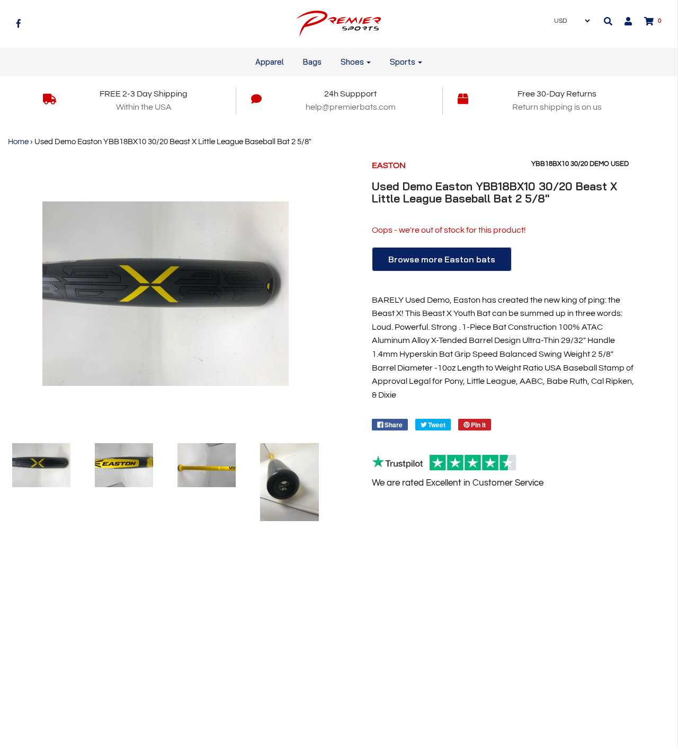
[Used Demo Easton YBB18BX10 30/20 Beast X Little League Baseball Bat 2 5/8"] (41, 465)
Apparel (269, 62)
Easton (389, 165)
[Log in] (623, 21)
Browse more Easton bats (441, 259)
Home (18, 142)
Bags (312, 62)
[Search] (608, 21)
